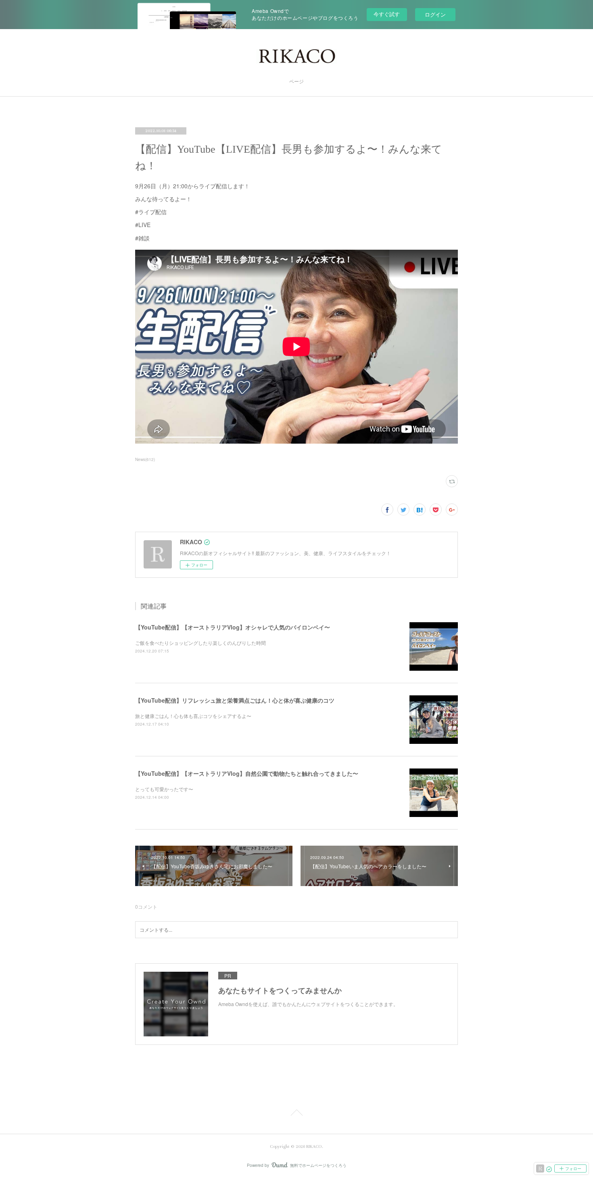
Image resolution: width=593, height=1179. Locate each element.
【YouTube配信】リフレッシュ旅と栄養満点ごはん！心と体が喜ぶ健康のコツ (234, 700)
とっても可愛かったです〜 (164, 788)
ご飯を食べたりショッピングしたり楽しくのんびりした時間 (200, 642)
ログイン (435, 14)
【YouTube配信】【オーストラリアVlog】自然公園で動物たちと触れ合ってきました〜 (246, 773)
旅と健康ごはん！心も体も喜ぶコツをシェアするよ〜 (193, 715)
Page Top (296, 1114)
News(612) (145, 459)
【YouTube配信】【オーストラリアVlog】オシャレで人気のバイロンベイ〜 (232, 627)
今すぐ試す (387, 14)
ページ (296, 81)
